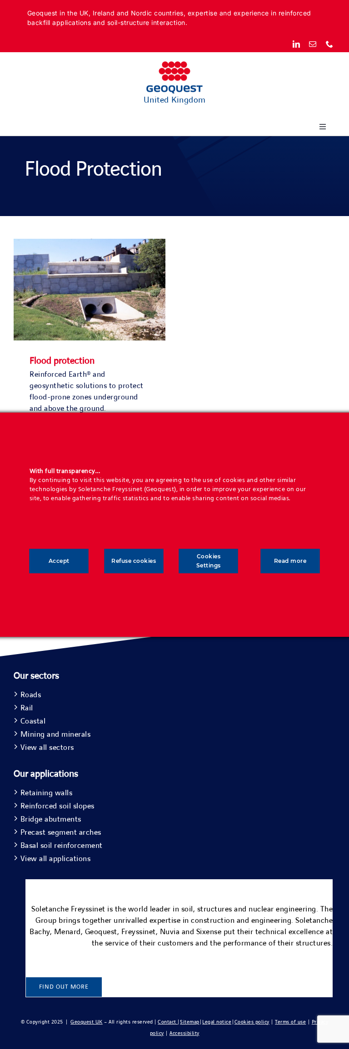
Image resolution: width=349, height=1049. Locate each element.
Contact (168, 1022)
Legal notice (216, 1022)
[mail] (313, 44)
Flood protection (62, 361)
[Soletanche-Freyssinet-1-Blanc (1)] (305, 883)
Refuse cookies (133, 560)
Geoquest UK (86, 1022)
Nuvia (170, 932)
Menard (67, 932)
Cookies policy (251, 1022)
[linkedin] (296, 44)
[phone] (330, 44)
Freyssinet (138, 932)
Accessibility (184, 1033)
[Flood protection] (89, 244)
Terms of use (290, 1022)
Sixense (209, 932)
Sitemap (189, 1022)
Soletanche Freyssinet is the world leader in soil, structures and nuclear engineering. (174, 909)
